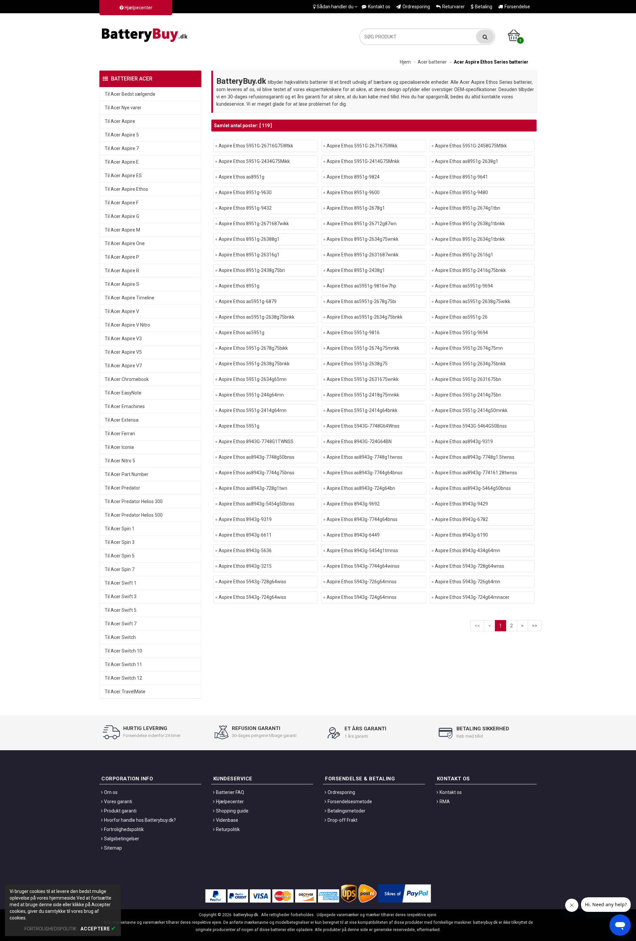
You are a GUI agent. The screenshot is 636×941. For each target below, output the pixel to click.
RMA (445, 801)
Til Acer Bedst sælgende (130, 94)
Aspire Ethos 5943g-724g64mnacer (472, 597)
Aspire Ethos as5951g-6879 (248, 301)
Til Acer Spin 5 (119, 555)
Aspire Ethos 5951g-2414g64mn (253, 410)
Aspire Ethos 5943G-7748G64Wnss (363, 426)
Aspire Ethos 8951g (239, 285)
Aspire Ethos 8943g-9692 (353, 503)
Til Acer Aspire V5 (123, 352)
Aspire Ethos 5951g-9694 (461, 332)
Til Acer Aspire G (122, 216)
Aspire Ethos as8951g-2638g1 (466, 161)
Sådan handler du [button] (335, 6)
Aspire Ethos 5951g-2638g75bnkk (254, 363)
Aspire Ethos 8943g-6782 (461, 519)
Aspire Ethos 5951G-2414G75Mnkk (363, 161)
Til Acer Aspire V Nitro (127, 325)
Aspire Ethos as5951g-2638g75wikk (472, 301)
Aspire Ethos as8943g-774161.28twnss (476, 472)
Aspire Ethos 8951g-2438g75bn (252, 270)
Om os (111, 792)
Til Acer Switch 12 (123, 678)
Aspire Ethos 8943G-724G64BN (359, 441)
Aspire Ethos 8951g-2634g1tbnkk (470, 239)
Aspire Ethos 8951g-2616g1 (464, 254)
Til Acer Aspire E (122, 162)
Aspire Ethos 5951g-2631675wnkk (362, 379)
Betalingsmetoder (346, 810)
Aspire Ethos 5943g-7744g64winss (363, 566)
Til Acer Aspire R (122, 270)
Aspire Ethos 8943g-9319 (245, 519)
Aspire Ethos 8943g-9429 (461, 503)
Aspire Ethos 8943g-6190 (461, 535)
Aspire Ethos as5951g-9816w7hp (361, 285)
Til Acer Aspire (120, 121)
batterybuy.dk (246, 914)
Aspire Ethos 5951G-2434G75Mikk (254, 161)
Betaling (483, 6)
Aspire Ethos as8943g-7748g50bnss (256, 457)
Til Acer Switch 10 (123, 650)
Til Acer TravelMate (125, 691)
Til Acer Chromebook (127, 379)
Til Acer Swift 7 (120, 623)
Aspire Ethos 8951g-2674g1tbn (467, 208)
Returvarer (453, 6)
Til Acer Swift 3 (120, 596)
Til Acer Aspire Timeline (129, 297)
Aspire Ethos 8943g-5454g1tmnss (362, 550)
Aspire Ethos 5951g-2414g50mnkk (471, 410)
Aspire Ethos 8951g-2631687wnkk (362, 254)
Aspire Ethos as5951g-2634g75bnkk (364, 317)
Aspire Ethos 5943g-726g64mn (467, 581)
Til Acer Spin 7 (119, 569)
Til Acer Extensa (121, 420)
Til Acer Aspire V (122, 311)
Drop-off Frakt (342, 820)
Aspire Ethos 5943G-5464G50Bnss (471, 426)
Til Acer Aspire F (121, 202)
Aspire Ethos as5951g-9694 (464, 285)
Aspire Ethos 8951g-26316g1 (249, 254)
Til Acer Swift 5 (120, 610)
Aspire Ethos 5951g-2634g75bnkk (470, 363)
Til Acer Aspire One (125, 243)
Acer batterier (432, 62)
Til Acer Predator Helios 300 (134, 501)
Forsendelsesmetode (350, 801)
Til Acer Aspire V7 (123, 365)
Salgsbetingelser (121, 838)
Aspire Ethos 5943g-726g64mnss (362, 581)
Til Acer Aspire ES (123, 175)
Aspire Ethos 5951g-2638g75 (357, 363)
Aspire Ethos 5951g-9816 (353, 332)
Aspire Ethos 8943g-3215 (245, 566)
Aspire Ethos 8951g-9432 (245, 208)
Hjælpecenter (138, 7)
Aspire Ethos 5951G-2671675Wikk (362, 145)
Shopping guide (232, 810)
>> (534, 625)
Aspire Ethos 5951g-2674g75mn (469, 348)
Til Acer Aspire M (122, 230)
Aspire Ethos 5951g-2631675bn (468, 379)
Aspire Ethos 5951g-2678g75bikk (253, 348)
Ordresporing (416, 6)
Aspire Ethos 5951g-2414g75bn (468, 394)
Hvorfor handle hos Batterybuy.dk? (140, 820)
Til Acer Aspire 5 (122, 134)
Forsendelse (517, 6)
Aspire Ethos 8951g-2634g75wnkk (362, 239)
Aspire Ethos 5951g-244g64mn (251, 394)
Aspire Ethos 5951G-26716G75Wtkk (256, 145)
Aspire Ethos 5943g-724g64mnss (362, 597)
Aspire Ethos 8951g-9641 (461, 177)
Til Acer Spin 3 (119, 542)
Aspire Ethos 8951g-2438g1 (356, 270)
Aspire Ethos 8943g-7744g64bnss (362, 519)
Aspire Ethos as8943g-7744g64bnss (364, 472)
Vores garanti (118, 801)
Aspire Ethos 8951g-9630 (245, 192)
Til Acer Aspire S (122, 284)
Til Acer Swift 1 (120, 583)
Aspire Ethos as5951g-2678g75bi (361, 301)
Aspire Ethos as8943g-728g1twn (253, 488)
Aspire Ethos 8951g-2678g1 (356, 208)
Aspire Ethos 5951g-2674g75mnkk (363, 348)
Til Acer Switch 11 (123, 664)
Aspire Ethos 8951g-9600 (353, 192)
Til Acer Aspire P (122, 257)
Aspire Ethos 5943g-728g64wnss (469, 566)
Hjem (405, 62)
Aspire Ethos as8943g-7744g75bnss (256, 472)
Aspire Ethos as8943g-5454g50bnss (256, 503)
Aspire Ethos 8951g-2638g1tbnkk (470, 223)
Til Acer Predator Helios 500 (134, 515)
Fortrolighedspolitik (124, 829)
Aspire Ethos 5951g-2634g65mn (253, 379)
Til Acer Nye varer (123, 107)
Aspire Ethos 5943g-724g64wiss (252, 597)
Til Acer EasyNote (123, 392)
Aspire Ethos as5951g (241, 332)
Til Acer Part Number (126, 474)
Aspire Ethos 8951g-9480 (461, 192)
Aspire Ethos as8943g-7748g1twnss (364, 457)
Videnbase (227, 820)
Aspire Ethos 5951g (239, 426)
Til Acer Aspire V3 (123, 338)
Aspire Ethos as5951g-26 (461, 317)
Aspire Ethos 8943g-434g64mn (467, 550)
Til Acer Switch (120, 637)
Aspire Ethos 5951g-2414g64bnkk (362, 410)
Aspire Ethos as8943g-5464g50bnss (473, 488)
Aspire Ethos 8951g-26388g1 (249, 239)
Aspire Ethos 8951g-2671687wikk (254, 223)
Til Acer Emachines (125, 406)
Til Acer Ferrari (120, 433)
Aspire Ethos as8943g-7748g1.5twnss (474, 457)
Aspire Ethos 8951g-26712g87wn (362, 223)
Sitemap (113, 848)
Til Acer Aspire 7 (122, 148)
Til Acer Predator (122, 488)
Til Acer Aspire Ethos (126, 189)
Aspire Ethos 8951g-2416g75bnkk (470, 270)
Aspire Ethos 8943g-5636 (245, 550)
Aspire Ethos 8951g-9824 (353, 177)
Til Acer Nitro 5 (120, 460)
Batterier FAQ (230, 792)
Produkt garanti (120, 810)
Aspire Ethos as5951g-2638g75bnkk (256, 317)
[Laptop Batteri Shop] (145, 33)
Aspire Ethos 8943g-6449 (353, 535)
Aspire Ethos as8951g (241, 177)
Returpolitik (228, 829)
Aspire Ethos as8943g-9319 (464, 441)
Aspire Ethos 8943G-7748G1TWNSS (256, 441)
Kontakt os (379, 6)
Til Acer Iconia (119, 447)
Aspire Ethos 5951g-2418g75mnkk (363, 394)
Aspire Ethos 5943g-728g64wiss (252, 581)
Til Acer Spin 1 (119, 528)
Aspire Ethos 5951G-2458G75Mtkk (471, 145)
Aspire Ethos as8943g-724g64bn (361, 488)
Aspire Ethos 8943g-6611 (245, 535)
